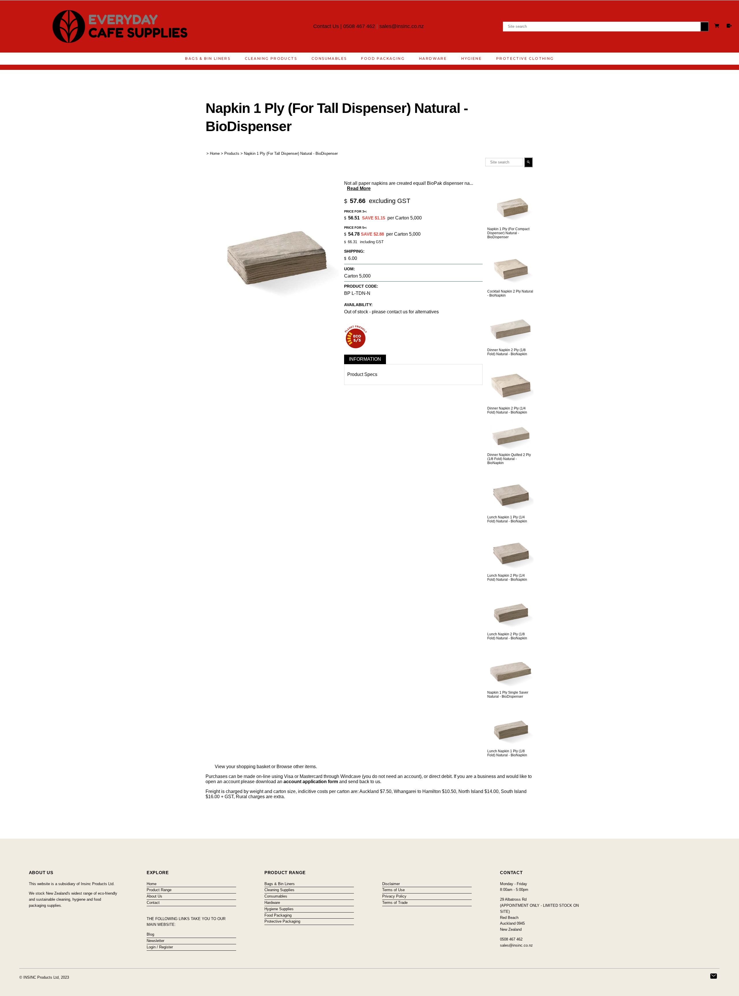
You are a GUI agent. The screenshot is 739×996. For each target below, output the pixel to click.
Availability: (358, 304)
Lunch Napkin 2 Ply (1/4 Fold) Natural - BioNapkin (507, 578)
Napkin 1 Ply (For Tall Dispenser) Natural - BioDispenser (291, 153)
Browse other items (296, 766)
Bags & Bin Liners (207, 58)
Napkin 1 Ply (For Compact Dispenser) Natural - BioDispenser (508, 233)
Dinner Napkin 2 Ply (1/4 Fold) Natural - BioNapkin (507, 410)
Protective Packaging (282, 921)
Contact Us (326, 26)
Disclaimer (391, 884)
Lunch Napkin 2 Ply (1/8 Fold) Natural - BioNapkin (507, 636)
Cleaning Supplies (279, 890)
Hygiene (471, 58)
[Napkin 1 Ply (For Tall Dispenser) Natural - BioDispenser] (272, 312)
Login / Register (160, 947)
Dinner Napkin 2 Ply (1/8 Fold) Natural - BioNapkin (507, 352)
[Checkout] (729, 26)
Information (365, 359)
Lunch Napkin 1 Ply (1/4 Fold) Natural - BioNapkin (507, 519)
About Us (154, 896)
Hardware (433, 58)
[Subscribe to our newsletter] (714, 976)
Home (215, 153)
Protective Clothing (525, 58)
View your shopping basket (242, 766)
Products (231, 153)
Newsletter (155, 941)
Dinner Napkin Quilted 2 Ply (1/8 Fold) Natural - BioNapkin (509, 459)
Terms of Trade (395, 902)
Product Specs (362, 374)
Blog (150, 934)
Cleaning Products (271, 58)
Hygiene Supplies (279, 909)
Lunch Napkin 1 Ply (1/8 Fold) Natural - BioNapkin (507, 753)
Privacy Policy (394, 896)
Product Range (159, 890)
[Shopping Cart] (717, 26)
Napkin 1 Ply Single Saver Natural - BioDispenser (507, 694)
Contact (153, 902)
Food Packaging (383, 58)
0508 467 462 (359, 26)
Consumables (329, 58)
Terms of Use (393, 890)
